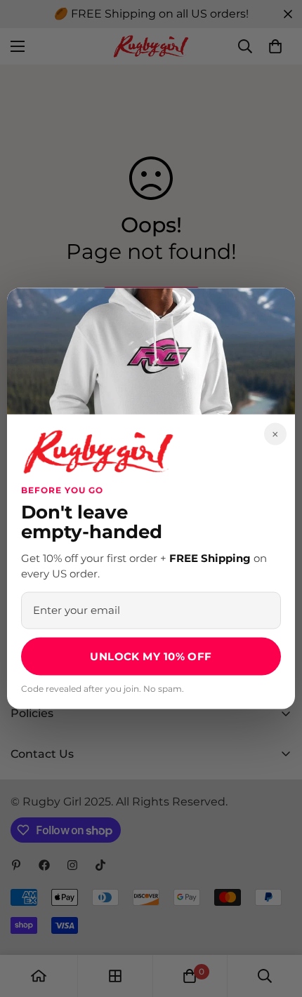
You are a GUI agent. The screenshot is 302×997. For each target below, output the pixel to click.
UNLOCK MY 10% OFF (151, 655)
